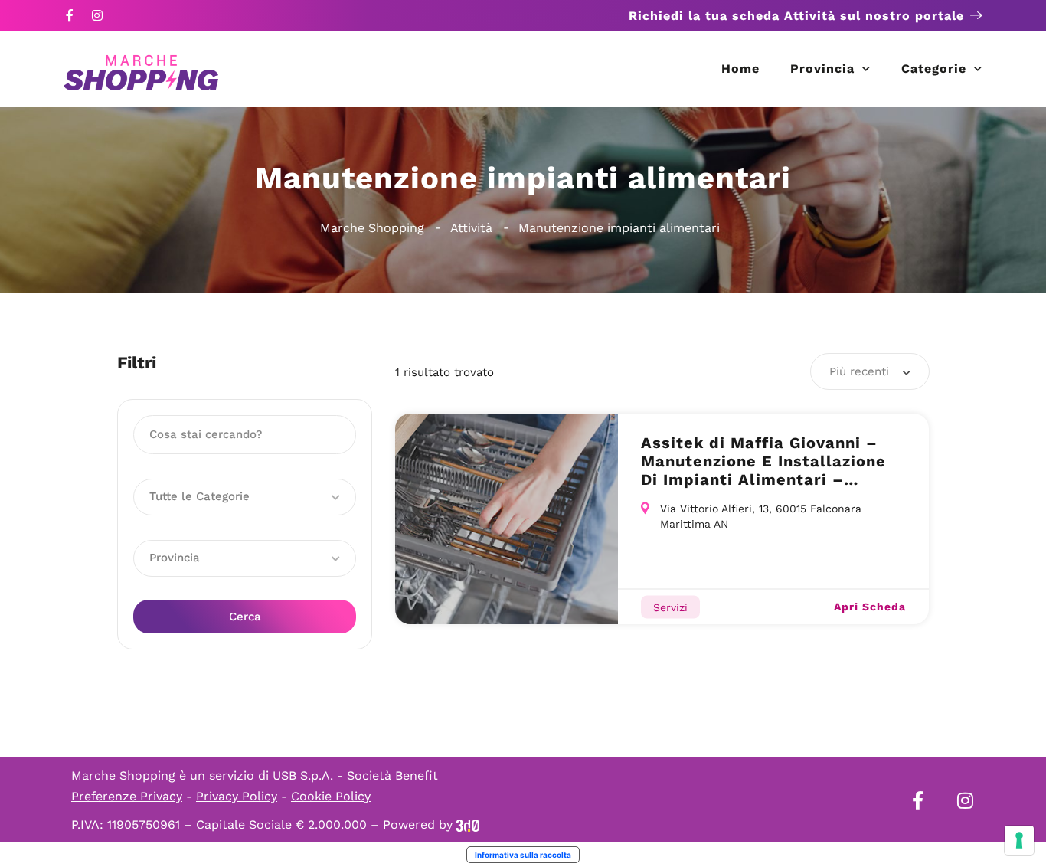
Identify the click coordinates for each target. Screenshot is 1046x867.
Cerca (245, 616)
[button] (244, 497)
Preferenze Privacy (126, 796)
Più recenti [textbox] (859, 371)
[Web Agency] (467, 824)
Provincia (822, 68)
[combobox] (870, 371)
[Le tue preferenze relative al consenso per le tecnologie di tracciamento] (1019, 840)
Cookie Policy (331, 796)
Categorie (933, 68)
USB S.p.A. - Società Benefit (355, 775)
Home (740, 68)
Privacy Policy (236, 796)
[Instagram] (97, 15)
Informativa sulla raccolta (523, 854)
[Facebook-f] (70, 15)
